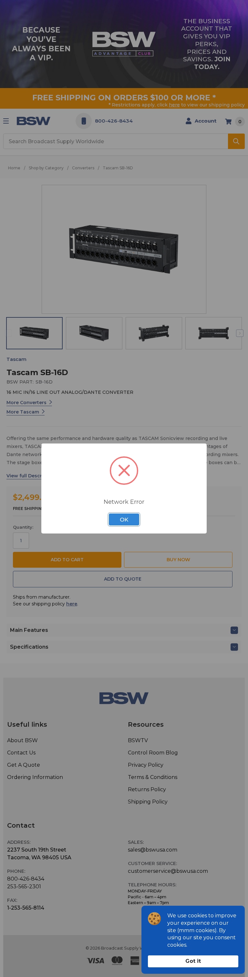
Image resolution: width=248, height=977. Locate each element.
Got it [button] (193, 961)
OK (124, 519)
